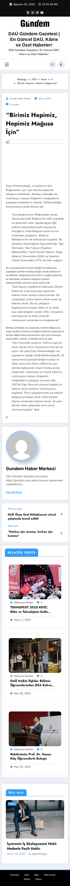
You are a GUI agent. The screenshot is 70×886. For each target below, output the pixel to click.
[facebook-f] (28, 12)
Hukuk (27, 804)
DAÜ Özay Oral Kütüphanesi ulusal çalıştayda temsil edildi (32, 517)
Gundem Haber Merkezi (20, 98)
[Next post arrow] (61, 533)
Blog (36, 869)
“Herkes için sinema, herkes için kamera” (30, 534)
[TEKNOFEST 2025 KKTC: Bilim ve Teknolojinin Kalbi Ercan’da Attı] (35, 581)
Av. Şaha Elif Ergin (51, 848)
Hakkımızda (49, 869)
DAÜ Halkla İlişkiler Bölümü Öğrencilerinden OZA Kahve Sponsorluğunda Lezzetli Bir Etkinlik (31, 683)
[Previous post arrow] (61, 514)
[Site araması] (52, 64)
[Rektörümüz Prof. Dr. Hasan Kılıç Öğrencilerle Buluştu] (35, 728)
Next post (13, 526)
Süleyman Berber (23, 602)
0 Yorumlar (14, 104)
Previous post (15, 508)
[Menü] (7, 64)
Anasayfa (14, 869)
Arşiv (26, 869)
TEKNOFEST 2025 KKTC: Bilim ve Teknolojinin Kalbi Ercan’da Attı (29, 609)
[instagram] (37, 12)
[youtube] (42, 12)
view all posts (14, 492)
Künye (39, 873)
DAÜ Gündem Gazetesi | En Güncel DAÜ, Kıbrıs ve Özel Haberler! (34, 39)
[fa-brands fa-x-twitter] (32, 12)
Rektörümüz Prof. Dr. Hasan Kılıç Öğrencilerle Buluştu (30, 756)
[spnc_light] (61, 64)
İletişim (27, 873)
